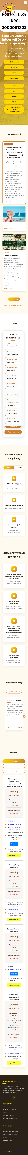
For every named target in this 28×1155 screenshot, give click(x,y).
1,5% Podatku (6, 1112)
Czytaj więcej (8, 201)
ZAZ (14, 91)
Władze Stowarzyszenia (9, 1134)
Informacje (15, 761)
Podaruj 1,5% (14, 78)
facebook (14, 844)
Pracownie (19, 467)
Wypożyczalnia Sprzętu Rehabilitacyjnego (15, 109)
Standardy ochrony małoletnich (11, 1131)
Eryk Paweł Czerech (19, 1151)
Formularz (14, 766)
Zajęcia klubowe (7, 1140)
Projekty (14, 96)
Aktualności (15, 62)
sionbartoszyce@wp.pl (14, 824)
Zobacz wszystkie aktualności (13, 305)
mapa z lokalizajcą (14, 855)
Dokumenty (9, 467)
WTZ (14, 85)
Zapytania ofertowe (8, 1115)
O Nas (13, 67)
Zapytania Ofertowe (14, 432)
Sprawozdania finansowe (9, 1118)
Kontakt (14, 72)
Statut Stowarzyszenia (9, 1109)
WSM (14, 102)
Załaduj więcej (14, 299)
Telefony (15, 771)
